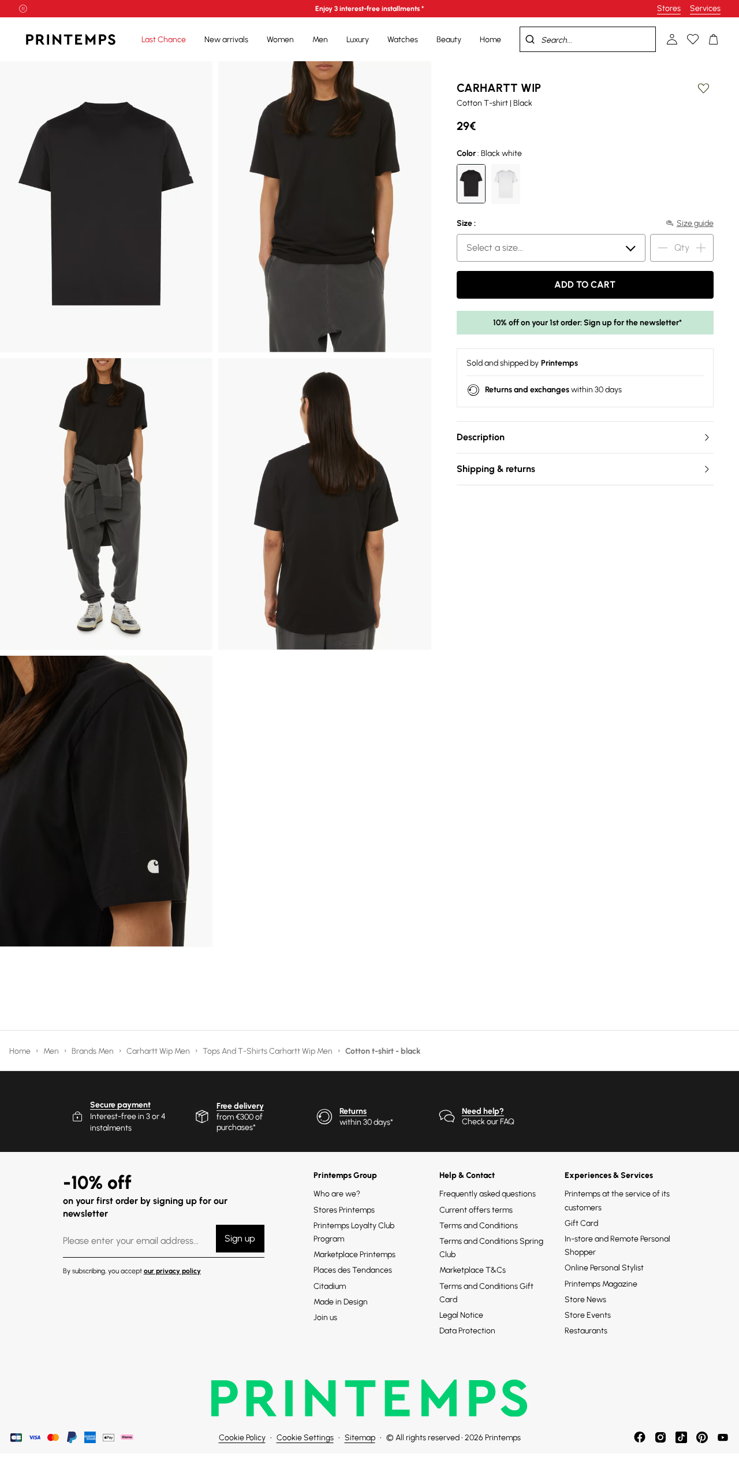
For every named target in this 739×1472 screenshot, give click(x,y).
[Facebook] (640, 1437)
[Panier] (714, 39)
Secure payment (120, 1105)
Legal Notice (461, 1315)
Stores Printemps (344, 1210)
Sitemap (360, 1438)
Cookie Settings (305, 1438)
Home (20, 1051)
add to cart (584, 284)
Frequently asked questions (487, 1194)
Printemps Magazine (601, 1284)
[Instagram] (660, 1437)
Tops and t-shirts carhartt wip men (268, 1051)
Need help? (483, 1111)
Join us (325, 1317)
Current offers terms (476, 1210)
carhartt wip (499, 88)
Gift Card (581, 1223)
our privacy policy (172, 1271)
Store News (585, 1299)
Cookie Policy (242, 1438)
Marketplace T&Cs (472, 1270)
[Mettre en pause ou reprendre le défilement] (23, 8)
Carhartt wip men (159, 1051)
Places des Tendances (352, 1270)
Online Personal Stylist (604, 1268)
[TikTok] (681, 1437)
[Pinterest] (702, 1437)
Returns (353, 1111)
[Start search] (530, 39)
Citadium (329, 1286)
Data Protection (467, 1331)
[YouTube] (723, 1437)
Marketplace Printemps (354, 1254)
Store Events (588, 1315)
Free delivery (240, 1106)
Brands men (93, 1051)
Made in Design (340, 1302)
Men (52, 1051)
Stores (669, 8)
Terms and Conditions (478, 1226)
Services (705, 8)
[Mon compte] (672, 39)
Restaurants (586, 1331)
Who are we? (336, 1194)
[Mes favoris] (693, 39)
